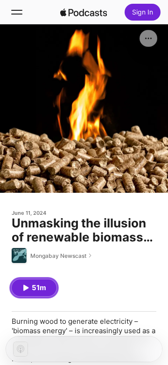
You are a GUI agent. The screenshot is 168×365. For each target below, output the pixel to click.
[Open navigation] (17, 12)
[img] (83, 12)
